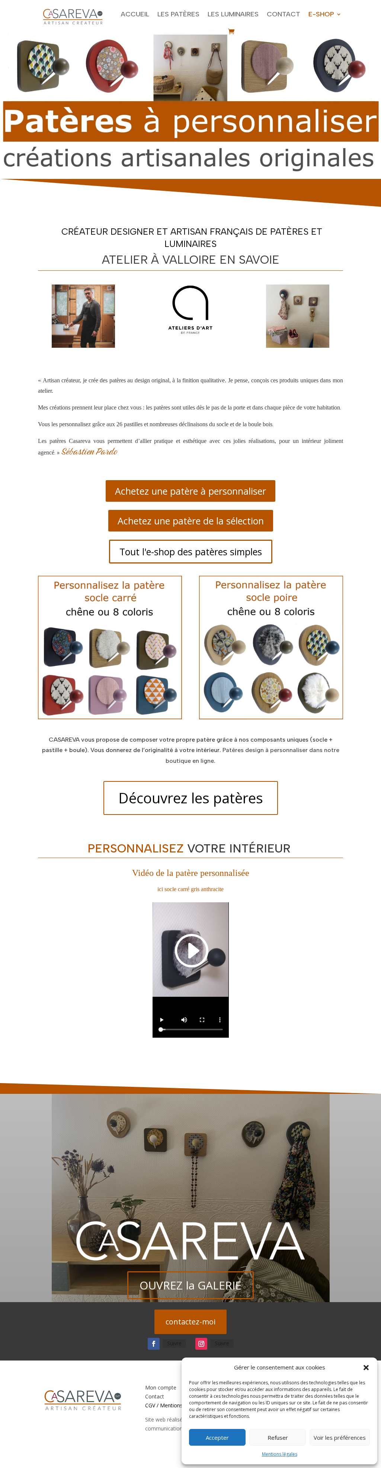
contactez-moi (190, 1322)
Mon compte (160, 1387)
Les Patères (178, 14)
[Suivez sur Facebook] (154, 1344)
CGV (150, 1405)
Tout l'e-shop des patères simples (190, 551)
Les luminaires (233, 14)
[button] (366, 1367)
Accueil (135, 14)
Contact (283, 14)
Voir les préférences (340, 1437)
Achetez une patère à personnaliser (190, 491)
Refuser (278, 1437)
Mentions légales (279, 1454)
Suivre (174, 1343)
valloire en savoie (220, 260)
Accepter (217, 1437)
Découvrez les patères (190, 797)
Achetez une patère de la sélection (191, 520)
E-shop (321, 14)
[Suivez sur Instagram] (201, 1344)
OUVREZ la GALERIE (190, 1285)
